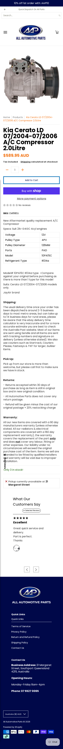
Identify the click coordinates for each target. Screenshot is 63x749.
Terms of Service (21, 626)
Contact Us (17, 648)
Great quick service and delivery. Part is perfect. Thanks (28, 534)
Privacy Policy (18, 631)
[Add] (22, 169)
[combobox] (30, 15)
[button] (57, 32)
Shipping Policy (19, 642)
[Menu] (5, 32)
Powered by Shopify (12, 727)
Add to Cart (31, 180)
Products (18, 117)
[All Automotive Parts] (30, 32)
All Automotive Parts (13, 721)
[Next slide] (36, 569)
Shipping (26, 161)
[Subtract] (7, 169)
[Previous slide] (27, 569)
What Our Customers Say (26, 501)
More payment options (31, 198)
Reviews (5, 463)
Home (6, 117)
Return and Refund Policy (25, 637)
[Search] (59, 15)
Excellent (20, 522)
